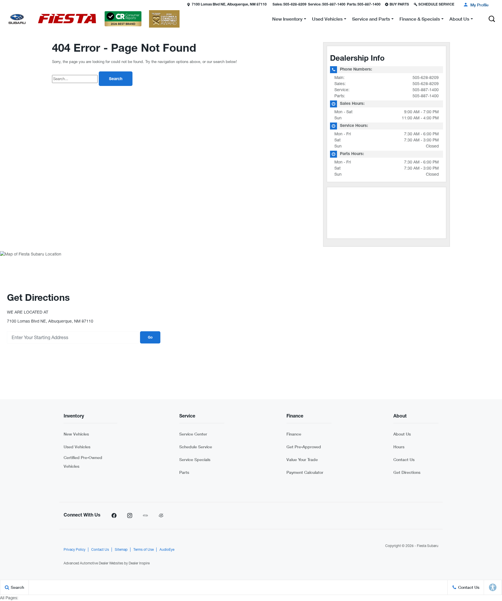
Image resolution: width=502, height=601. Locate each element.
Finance (293, 433)
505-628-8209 (426, 77)
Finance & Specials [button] (419, 20)
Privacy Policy (74, 550)
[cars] (145, 515)
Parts (184, 472)
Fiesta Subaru (427, 546)
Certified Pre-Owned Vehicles (83, 462)
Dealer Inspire (139, 563)
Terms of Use (143, 550)
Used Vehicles (77, 446)
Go (150, 337)
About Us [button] (459, 20)
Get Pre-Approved (303, 446)
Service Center (193, 433)
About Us (402, 433)
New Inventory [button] (287, 20)
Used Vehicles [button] (327, 20)
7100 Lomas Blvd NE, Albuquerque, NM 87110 (229, 4)
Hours (398, 446)
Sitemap (121, 550)
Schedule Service (195, 446)
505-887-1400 (426, 89)
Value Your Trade (302, 459)
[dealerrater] (161, 515)
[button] (5, 4)
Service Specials (194, 459)
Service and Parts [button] (371, 20)
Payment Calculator (304, 472)
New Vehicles (76, 433)
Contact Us (404, 459)
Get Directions (406, 472)
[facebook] (113, 515)
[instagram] (129, 515)
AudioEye (166, 550)
